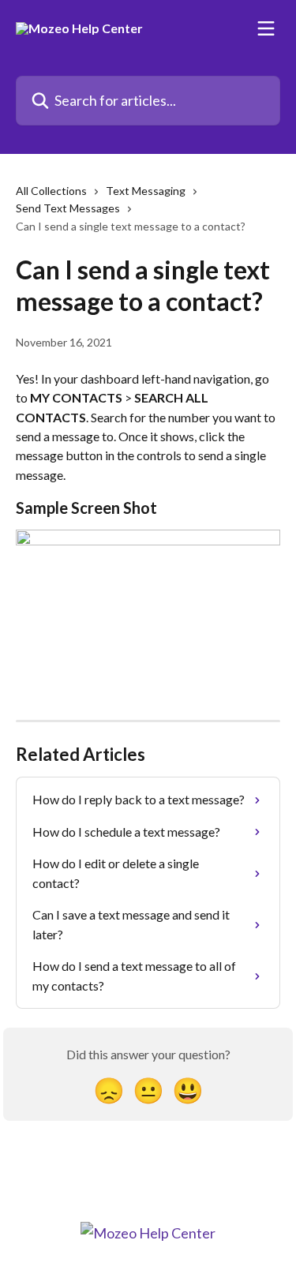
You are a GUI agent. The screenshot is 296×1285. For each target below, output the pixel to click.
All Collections (51, 190)
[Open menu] (266, 28)
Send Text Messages (68, 208)
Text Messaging (145, 190)
